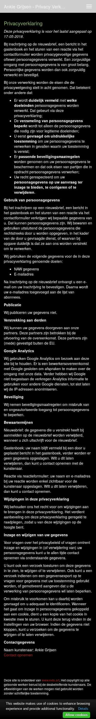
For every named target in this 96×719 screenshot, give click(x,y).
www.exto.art (50, 680)
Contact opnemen (18, 654)
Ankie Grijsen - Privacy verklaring (37, 6)
